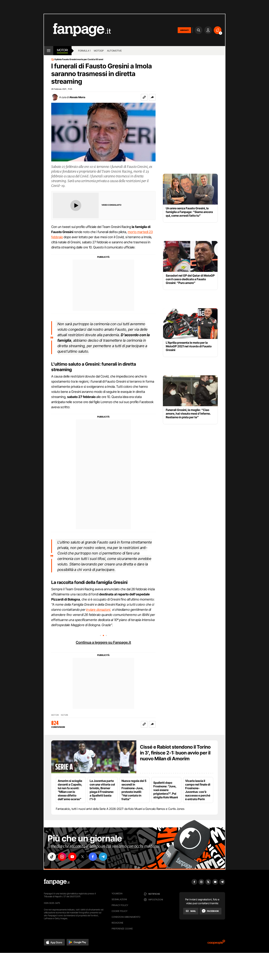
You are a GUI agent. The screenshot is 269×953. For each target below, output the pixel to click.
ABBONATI (184, 30)
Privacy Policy (120, 905)
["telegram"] (103, 856)
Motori (62, 50)
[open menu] (48, 50)
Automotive (114, 50)
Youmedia (117, 893)
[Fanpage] (57, 882)
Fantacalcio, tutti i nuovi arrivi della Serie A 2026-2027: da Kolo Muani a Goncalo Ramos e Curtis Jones (120, 809)
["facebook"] (93, 856)
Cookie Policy (119, 911)
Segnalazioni (119, 899)
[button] (152, 97)
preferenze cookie (122, 928)
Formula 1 (84, 50)
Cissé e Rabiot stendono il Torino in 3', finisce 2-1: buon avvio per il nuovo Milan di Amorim (175, 752)
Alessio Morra (77, 97)
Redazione (117, 922)
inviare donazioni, (98, 610)
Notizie (64, 715)
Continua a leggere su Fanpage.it (103, 642)
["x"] (82, 856)
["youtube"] (72, 856)
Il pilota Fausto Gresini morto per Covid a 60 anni (79, 59)
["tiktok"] (52, 856)
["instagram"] (62, 856)
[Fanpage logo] (77, 30)
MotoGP (99, 50)
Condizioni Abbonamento (126, 917)
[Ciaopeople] (216, 943)
